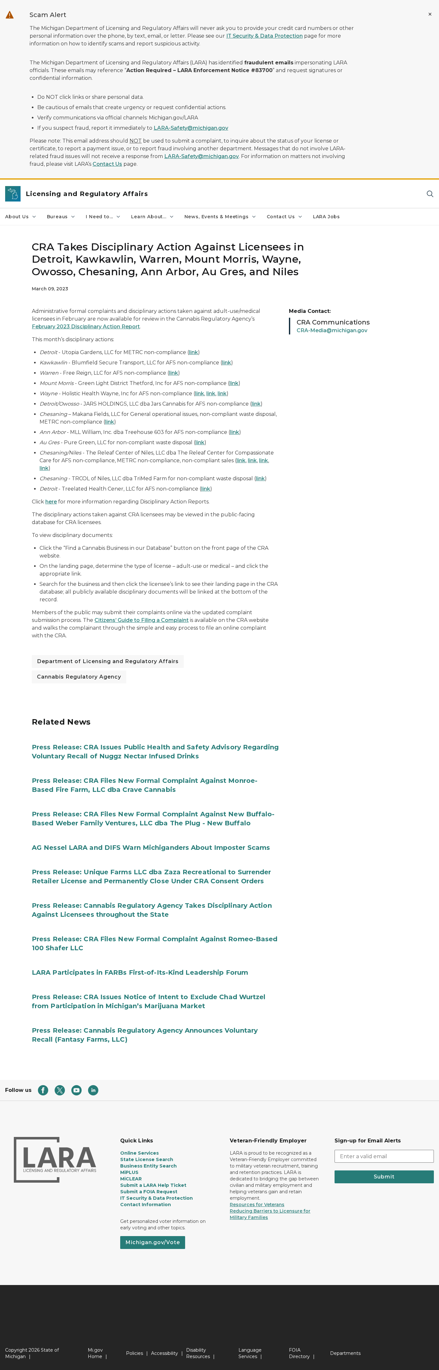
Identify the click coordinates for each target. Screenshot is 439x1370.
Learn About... (148, 217)
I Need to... (99, 217)
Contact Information (145, 1204)
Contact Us (107, 164)
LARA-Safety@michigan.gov (191, 128)
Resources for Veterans (257, 1204)
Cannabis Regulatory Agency (79, 677)
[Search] (430, 194)
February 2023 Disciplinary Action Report (86, 327)
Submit (384, 1177)
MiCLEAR (131, 1179)
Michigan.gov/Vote (152, 1242)
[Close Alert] (430, 14)
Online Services (139, 1153)
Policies (134, 1353)
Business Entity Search (148, 1166)
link (193, 352)
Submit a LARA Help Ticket (153, 1185)
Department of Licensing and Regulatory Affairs (108, 661)
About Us (17, 217)
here (51, 502)
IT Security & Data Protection (264, 36)
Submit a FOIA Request (148, 1192)
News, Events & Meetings (216, 217)
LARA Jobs (326, 217)
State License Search (146, 1159)
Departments (345, 1353)
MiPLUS (129, 1172)
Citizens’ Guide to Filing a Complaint (141, 620)
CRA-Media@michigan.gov (332, 330)
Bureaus (57, 217)
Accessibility (164, 1353)
